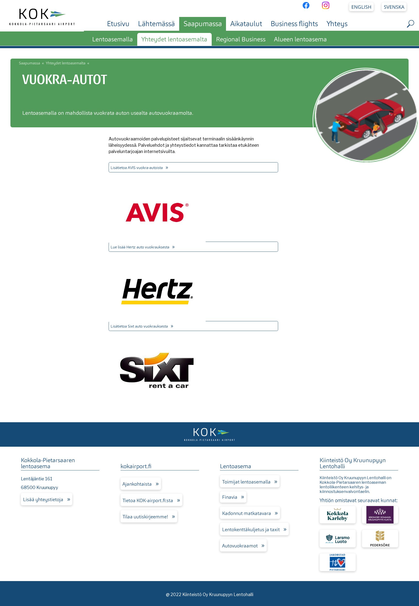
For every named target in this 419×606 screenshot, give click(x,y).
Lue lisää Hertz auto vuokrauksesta (140, 247)
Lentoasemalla (112, 39)
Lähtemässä (156, 23)
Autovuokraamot (240, 546)
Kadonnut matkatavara (246, 513)
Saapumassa (203, 23)
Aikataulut (246, 23)
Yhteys (337, 23)
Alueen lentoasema (300, 39)
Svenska (394, 7)
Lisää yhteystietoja (43, 499)
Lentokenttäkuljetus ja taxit (251, 529)
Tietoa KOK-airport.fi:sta (147, 500)
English (361, 7)
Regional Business (241, 39)
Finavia (229, 497)
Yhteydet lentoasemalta (174, 39)
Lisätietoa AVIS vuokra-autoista (137, 167)
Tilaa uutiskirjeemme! (145, 517)
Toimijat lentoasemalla (246, 482)
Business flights (294, 23)
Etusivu (118, 23)
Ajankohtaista (137, 484)
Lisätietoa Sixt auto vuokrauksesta (139, 326)
